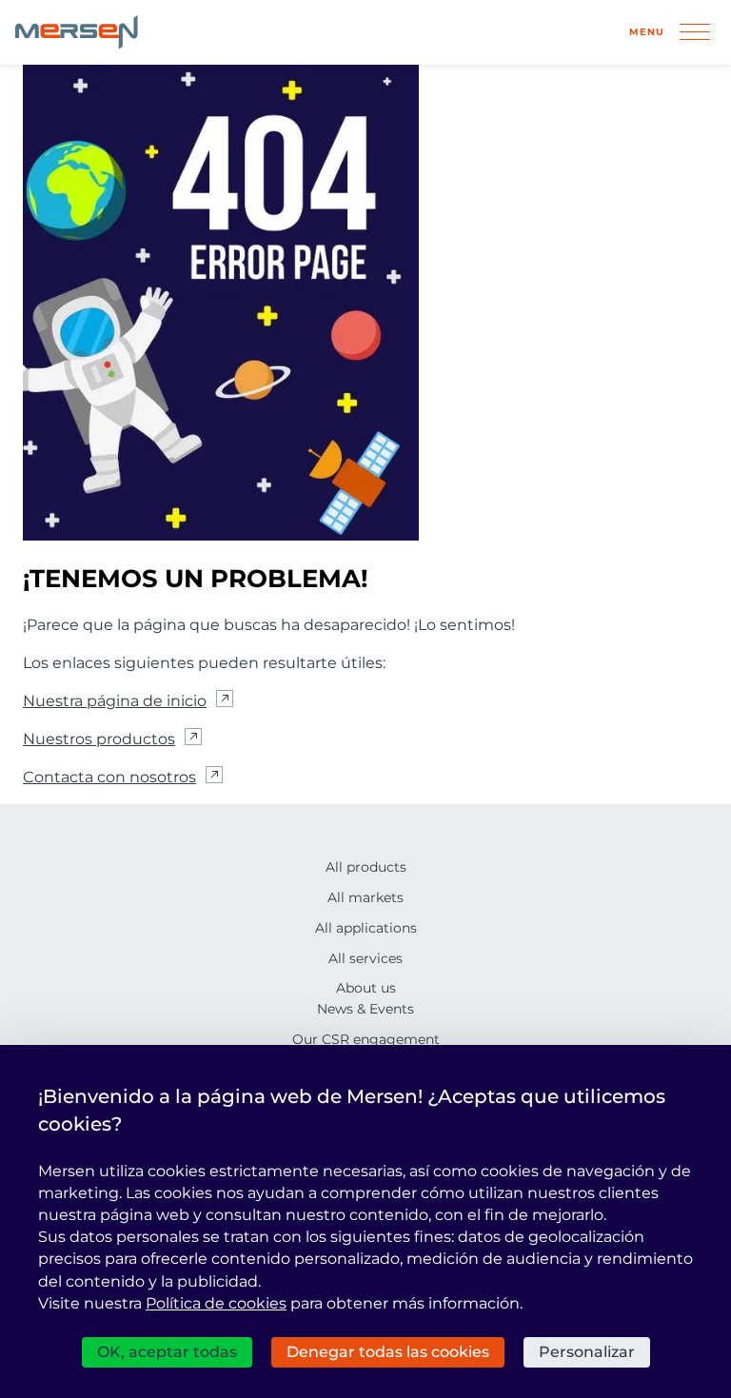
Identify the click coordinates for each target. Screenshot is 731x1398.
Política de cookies (216, 1303)
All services (365, 958)
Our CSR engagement (366, 1039)
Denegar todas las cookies (387, 1352)
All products (366, 867)
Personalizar (587, 1352)
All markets (365, 897)
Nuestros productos (99, 739)
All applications (366, 927)
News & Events (365, 1008)
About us (366, 987)
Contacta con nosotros (109, 777)
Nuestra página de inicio (115, 701)
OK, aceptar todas (167, 1352)
